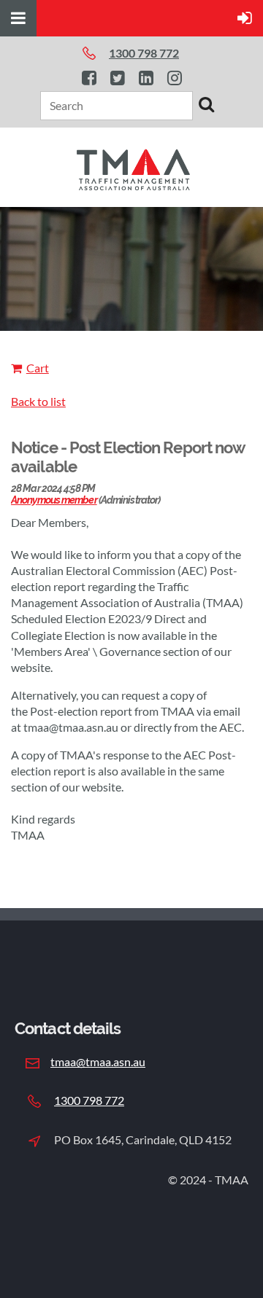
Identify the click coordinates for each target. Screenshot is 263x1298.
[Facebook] (88, 77)
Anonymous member (54, 500)
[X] (117, 77)
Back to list (38, 401)
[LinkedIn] (145, 77)
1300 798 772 (89, 1100)
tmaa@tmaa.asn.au (97, 1061)
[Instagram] (174, 77)
